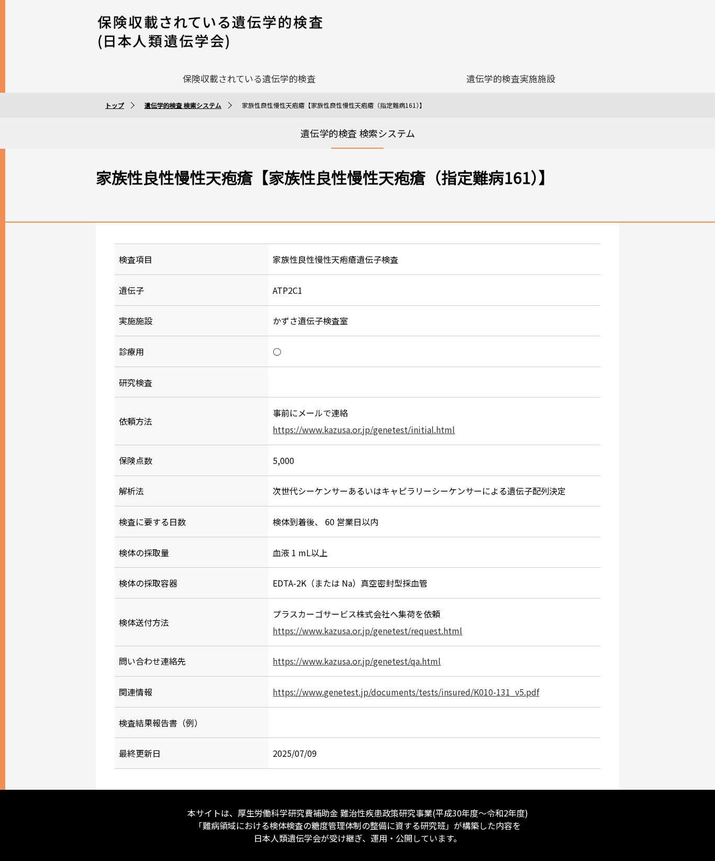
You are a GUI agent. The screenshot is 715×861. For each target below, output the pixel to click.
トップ (114, 105)
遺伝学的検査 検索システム (182, 105)
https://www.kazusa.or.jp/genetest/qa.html (357, 661)
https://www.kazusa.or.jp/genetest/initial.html (364, 429)
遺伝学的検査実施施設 (510, 78)
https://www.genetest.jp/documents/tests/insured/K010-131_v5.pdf (406, 692)
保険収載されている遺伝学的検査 (249, 78)
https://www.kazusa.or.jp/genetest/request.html (367, 630)
